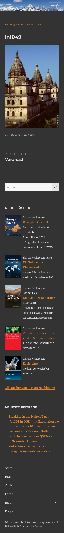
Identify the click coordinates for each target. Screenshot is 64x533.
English (10, 511)
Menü (55, 5)
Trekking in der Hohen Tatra (29, 416)
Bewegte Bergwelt (35, 222)
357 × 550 (29, 134)
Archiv (38, 526)
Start (8, 468)
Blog (8, 502)
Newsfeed (27, 526)
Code (9, 485)
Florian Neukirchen (22, 522)
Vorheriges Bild (14, 24)
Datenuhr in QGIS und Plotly (29, 431)
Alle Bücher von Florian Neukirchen (30, 388)
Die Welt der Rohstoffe (39, 298)
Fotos (9, 494)
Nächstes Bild (34, 24)
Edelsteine (30, 363)
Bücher (10, 476)
